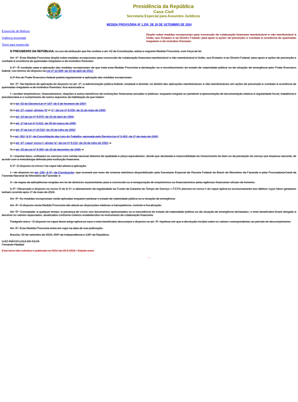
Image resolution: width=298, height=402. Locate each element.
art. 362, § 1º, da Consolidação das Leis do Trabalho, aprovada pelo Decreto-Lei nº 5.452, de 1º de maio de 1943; (86, 136)
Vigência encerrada (14, 38)
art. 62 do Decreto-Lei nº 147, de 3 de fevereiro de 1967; (51, 103)
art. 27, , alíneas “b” (32, 110)
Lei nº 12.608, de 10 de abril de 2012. (70, 71)
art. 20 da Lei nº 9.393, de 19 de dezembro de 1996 (48, 149)
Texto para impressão (15, 44)
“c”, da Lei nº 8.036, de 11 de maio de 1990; (78, 110)
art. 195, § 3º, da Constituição (54, 172)
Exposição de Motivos (16, 31)
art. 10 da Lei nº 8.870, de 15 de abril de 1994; (45, 116)
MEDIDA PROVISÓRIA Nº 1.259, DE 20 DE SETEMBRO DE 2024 (149, 24)
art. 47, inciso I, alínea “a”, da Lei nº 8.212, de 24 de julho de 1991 (62, 143)
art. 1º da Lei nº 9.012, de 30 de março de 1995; (46, 123)
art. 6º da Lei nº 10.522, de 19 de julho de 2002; (46, 130)
